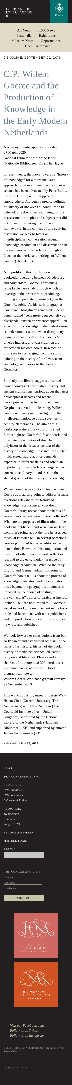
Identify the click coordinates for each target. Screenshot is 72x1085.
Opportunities (51, 41)
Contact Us (11, 819)
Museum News (22, 41)
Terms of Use (10, 1051)
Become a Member (18, 832)
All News (24, 30)
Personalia (24, 35)
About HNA (12, 808)
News (8, 768)
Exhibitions (47, 35)
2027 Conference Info (21, 776)
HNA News (46, 30)
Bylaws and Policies (16, 800)
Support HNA (12, 824)
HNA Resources (13, 795)
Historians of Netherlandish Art (18, 12)
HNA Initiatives (13, 790)
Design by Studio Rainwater (17, 1067)
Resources (12, 784)
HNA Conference (37, 46)
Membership (11, 813)
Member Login (15, 840)
